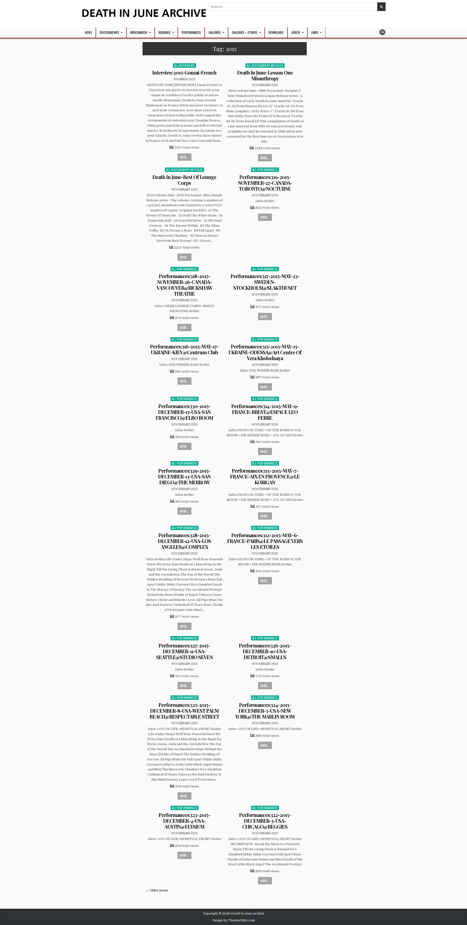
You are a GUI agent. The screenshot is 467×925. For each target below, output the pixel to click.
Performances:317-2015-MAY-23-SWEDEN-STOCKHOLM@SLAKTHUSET (265, 282)
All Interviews (184, 65)
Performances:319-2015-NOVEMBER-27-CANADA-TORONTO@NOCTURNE (265, 183)
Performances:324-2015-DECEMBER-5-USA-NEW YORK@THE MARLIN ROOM (265, 710)
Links (314, 32)
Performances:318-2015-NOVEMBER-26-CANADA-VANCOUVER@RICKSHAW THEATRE (184, 285)
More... (184, 157)
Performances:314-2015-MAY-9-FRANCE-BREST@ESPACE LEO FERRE (264, 412)
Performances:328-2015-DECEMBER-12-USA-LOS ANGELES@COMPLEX (184, 541)
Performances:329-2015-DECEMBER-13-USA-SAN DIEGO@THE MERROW (184, 476)
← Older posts (157, 890)
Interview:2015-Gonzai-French (184, 72)
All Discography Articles (265, 65)
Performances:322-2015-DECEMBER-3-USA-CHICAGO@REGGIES (265, 821)
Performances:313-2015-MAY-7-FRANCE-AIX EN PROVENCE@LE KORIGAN (265, 476)
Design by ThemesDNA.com (233, 920)
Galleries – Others (244, 32)
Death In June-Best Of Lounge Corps (184, 180)
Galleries (215, 32)
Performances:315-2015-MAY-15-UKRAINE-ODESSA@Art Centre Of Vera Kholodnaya (264, 352)
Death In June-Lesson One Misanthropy (265, 75)
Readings (165, 32)
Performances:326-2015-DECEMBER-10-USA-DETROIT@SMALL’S (265, 651)
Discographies (109, 32)
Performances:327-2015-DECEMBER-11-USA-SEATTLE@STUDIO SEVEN (184, 651)
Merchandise (138, 32)
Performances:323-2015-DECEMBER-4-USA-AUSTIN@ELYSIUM (184, 821)
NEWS (88, 32)
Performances (191, 32)
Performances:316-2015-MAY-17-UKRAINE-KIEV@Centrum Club (184, 349)
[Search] (382, 32)
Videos (295, 32)
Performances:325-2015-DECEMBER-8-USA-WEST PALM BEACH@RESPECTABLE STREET (184, 710)
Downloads (276, 32)
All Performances (265, 170)
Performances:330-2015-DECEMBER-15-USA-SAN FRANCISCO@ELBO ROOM (184, 412)
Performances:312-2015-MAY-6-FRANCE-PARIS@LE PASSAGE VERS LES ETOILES (265, 541)
